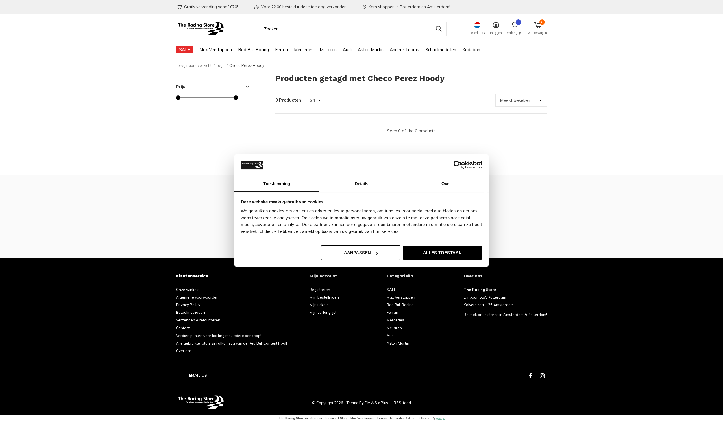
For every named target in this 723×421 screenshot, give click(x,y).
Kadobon (471, 49)
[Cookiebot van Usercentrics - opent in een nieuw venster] (457, 165)
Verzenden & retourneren (198, 320)
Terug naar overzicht (194, 65)
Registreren (320, 289)
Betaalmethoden (190, 312)
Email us (198, 375)
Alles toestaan (442, 252)
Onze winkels (187, 289)
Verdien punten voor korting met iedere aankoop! (218, 335)
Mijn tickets (319, 304)
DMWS (371, 402)
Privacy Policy (188, 304)
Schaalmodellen (440, 49)
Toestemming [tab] (276, 183)
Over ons (184, 350)
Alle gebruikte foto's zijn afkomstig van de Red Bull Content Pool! (231, 343)
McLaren (328, 49)
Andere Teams (404, 49)
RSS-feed (402, 402)
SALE (184, 49)
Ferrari (281, 49)
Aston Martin (371, 49)
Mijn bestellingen (324, 297)
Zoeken (439, 29)
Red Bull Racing (253, 49)
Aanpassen (357, 252)
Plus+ (385, 402)
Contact (183, 328)
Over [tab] (446, 183)
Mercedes (303, 49)
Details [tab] (362, 183)
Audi (347, 49)
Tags (220, 65)
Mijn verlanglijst (323, 312)
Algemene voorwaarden (197, 297)
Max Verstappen (215, 49)
